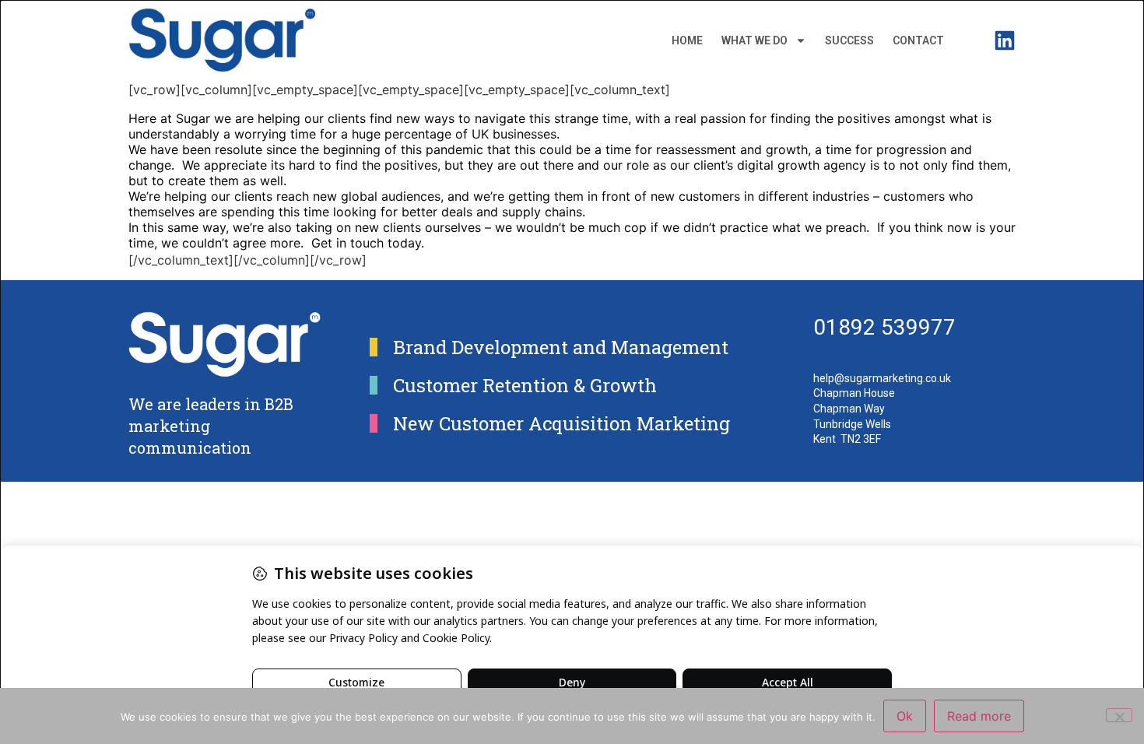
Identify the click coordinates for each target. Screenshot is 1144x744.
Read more (979, 716)
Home (687, 40)
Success (849, 40)
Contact (918, 40)
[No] (1119, 715)
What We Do (754, 40)
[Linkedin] (1005, 40)
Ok (905, 716)
